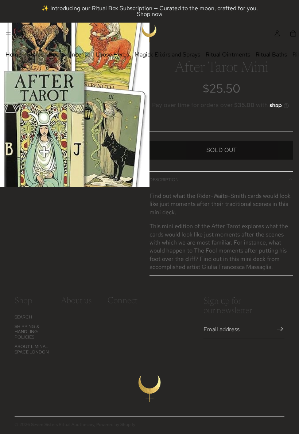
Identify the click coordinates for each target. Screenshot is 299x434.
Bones (35, 54)
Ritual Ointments (228, 54)
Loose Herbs (112, 54)
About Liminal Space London (32, 349)
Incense (80, 54)
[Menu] (8, 33)
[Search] (24, 34)
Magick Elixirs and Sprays (167, 54)
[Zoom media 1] (75, 93)
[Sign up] (280, 329)
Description (164, 180)
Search (23, 317)
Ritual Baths (271, 54)
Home (13, 54)
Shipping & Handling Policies (27, 332)
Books (57, 54)
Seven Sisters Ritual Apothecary (62, 424)
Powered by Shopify (115, 424)
